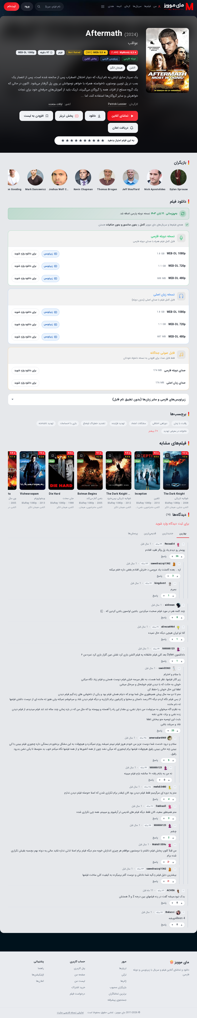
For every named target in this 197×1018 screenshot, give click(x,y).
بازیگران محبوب (118, 987)
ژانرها (123, 981)
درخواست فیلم (77, 994)
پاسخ (163, 556)
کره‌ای (127, 6)
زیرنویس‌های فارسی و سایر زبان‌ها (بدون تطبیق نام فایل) (148, 399)
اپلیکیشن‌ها (38, 975)
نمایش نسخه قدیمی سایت (70, 1013)
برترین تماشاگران (117, 994)
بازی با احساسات (68, 423)
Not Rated (74, 52)
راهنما (41, 968)
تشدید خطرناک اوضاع (94, 423)
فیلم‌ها (147, 6)
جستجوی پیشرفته (117, 1000)
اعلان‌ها (40, 981)
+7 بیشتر (153, 431)
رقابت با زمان (180, 423)
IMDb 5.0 (96, 52)
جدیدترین (167, 533)
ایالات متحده (55, 104)
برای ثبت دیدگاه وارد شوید (172, 523)
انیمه (119, 6)
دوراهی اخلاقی (159, 423)
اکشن (132, 68)
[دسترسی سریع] (103, 6)
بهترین (182, 533)
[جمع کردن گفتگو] (187, 570)
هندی (111, 6)
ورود (26, 6)
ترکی (124, 975)
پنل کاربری (79, 968)
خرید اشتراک (78, 987)
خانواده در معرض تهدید (175, 431)
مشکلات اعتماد (138, 423)
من (155, 6)
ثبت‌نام (11, 6)
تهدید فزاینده (118, 423)
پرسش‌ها (133, 533)
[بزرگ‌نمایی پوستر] (167, 60)
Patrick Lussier (117, 104)
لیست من (79, 981)
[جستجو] (38, 6)
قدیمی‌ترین (150, 533)
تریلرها (122, 968)
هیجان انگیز (116, 68)
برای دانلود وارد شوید (25, 254)
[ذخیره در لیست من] (167, 455)
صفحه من (79, 975)
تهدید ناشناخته (46, 423)
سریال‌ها (137, 6)
